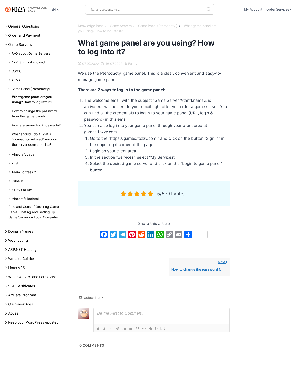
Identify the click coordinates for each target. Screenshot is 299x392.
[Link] (150, 328)
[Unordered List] (131, 328)
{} (156, 328)
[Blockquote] (137, 328)
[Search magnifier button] (209, 9)
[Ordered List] (124, 328)
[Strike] (117, 328)
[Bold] (98, 328)
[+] (163, 328)
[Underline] (111, 328)
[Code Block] (144, 328)
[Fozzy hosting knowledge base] (26, 9)
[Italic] (104, 328)
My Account (253, 9)
